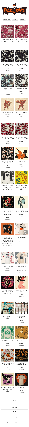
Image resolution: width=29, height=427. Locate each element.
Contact (15, 20)
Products (7, 20)
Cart (14, 411)
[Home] (14, 9)
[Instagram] (12, 417)
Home (14, 400)
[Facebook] (16, 417)
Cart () (23, 20)
